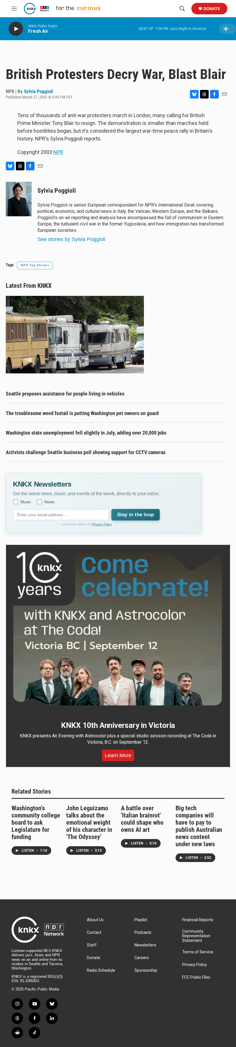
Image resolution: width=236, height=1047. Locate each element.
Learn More (118, 755)
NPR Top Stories (35, 265)
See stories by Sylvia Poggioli (71, 239)
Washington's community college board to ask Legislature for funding (36, 822)
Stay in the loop (135, 514)
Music (25, 502)
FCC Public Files (196, 977)
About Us (95, 920)
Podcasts (142, 932)
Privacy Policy (102, 524)
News (49, 502)
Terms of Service (197, 952)
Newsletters (145, 945)
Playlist (140, 920)
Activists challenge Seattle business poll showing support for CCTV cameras (85, 452)
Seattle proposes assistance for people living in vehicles (65, 394)
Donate (211, 8)
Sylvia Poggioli (38, 91)
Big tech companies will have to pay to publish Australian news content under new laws (199, 826)
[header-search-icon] (182, 8)
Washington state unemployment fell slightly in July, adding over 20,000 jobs (86, 433)
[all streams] (227, 29)
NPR (58, 152)
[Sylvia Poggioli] (19, 199)
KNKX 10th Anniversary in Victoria (118, 725)
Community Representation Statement (196, 936)
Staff (92, 945)
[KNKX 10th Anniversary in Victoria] (118, 629)
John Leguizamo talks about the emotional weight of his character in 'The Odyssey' (89, 822)
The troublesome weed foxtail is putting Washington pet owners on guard (82, 413)
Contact (94, 932)
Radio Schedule (101, 970)
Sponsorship (145, 970)
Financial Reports (197, 920)
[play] (15, 29)
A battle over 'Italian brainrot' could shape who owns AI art (142, 819)
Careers (141, 958)
